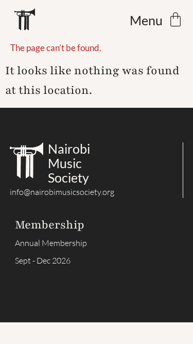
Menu (146, 20)
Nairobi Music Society (69, 163)
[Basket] (175, 19)
